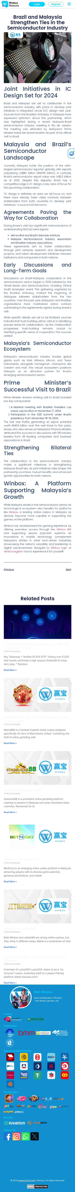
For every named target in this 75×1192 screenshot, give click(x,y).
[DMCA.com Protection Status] (37, 1188)
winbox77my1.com (26, 1180)
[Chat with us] (71, 153)
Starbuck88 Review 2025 (23, 790)
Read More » (10, 670)
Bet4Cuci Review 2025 (21, 859)
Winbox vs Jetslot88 (19, 929)
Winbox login (59, 548)
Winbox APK (64, 529)
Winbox (13, 512)
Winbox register (13, 551)
